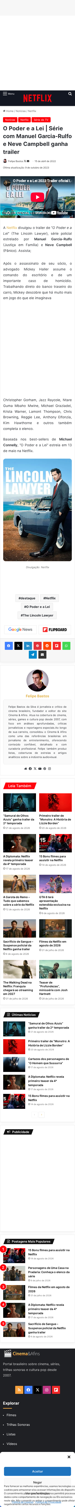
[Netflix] (38, 98)
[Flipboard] (55, 629)
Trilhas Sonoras (18, 1425)
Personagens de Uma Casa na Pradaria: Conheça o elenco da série (49, 1272)
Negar (37, 1482)
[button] (69, 1457)
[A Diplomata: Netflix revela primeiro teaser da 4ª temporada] (19, 843)
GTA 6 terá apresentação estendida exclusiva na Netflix (54, 902)
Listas (11, 1434)
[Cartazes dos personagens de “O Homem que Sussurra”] (14, 1064)
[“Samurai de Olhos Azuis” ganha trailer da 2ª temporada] (19, 802)
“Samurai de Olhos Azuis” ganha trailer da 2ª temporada (18, 819)
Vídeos (12, 1444)
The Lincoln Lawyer (38, 615)
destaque (28, 598)
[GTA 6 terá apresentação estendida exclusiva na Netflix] (55, 884)
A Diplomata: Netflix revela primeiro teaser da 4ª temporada (18, 860)
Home (9, 111)
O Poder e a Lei (38, 607)
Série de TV (41, 119)
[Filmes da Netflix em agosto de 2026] (55, 928)
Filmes (11, 1415)
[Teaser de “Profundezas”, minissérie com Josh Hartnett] (55, 969)
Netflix (32, 111)
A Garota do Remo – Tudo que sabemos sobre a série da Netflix (18, 900)
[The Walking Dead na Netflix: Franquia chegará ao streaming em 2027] (19, 969)
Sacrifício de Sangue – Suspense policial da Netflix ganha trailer (18, 945)
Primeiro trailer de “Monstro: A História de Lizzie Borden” (55, 819)
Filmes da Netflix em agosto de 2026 (52, 943)
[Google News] (20, 629)
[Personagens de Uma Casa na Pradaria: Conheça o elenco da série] (14, 1273)
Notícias (21, 111)
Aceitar (37, 1471)
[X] (35, 768)
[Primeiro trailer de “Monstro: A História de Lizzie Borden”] (55, 802)
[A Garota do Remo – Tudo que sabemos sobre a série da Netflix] (19, 884)
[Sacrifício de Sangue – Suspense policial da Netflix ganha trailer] (19, 928)
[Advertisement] (37, 53)
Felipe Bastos (15, 161)
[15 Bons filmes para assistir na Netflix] (55, 843)
